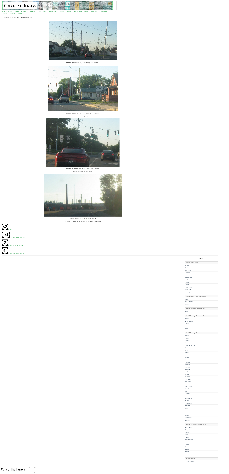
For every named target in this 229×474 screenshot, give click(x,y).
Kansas (187, 357)
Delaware (32, 11)
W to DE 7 (21, 245)
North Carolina (188, 386)
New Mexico (188, 381)
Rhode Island (94, 11)
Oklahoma (187, 393)
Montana (62, 11)
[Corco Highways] (57, 10)
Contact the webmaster (32, 470)
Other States (21, 13)
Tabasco (187, 449)
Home (3, 11)
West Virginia (188, 417)
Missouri (187, 374)
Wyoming (12, 13)
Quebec (187, 323)
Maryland (187, 364)
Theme (28, 472)
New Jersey (188, 379)
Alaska (186, 338)
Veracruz (187, 454)
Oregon (86, 11)
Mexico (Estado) (189, 439)
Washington (104, 11)
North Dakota (188, 388)
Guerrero (187, 434)
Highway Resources (190, 461)
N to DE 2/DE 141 (20, 237)
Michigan (187, 367)
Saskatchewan (188, 326)
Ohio (186, 391)
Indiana (187, 352)
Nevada (69, 11)
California (16, 11)
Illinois (186, 350)
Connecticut (24, 11)
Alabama (187, 335)
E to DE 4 (11, 229)
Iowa (186, 355)
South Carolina (189, 401)
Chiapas (187, 432)
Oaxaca (187, 444)
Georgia (187, 347)
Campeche (188, 430)
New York (187, 384)
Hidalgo (187, 437)
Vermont (5, 13)
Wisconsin (187, 420)
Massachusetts (53, 11)
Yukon (186, 328)
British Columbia (189, 321)
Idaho (39, 11)
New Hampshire (78, 11)
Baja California (188, 427)
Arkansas (187, 340)
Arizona (10, 11)
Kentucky (187, 360)
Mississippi (188, 372)
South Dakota (188, 403)
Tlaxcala (187, 451)
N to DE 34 (21, 253)
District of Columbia (190, 345)
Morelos (187, 442)
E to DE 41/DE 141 (13, 245)
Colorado (187, 343)
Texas (186, 408)
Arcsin (38, 472)
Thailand (187, 311)
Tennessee (188, 405)
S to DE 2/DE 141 (13, 253)
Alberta (187, 318)
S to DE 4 (12, 237)
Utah (186, 410)
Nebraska (187, 376)
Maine (45, 11)
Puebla (187, 446)
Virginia (187, 415)
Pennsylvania (188, 398)
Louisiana (187, 362)
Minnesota (187, 369)
